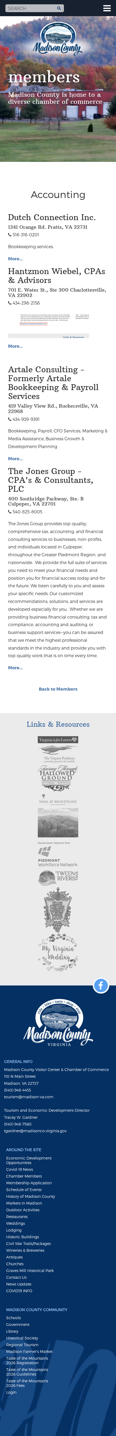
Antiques (14, 1257)
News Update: (19, 1284)
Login (11, 1392)
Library (12, 1331)
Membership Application (29, 1183)
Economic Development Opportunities (29, 1160)
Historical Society (22, 1338)
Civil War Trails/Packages (28, 1243)
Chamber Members (24, 1176)
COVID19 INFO (19, 1290)
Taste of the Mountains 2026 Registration (27, 1360)
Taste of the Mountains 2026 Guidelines (27, 1371)
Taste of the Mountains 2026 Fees (27, 1383)
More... (15, 258)
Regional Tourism (22, 1344)
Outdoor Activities (22, 1210)
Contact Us (16, 1277)
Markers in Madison (24, 1203)
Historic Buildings (22, 1236)
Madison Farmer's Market (29, 1351)
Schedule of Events (24, 1189)
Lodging (14, 1230)
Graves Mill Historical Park (30, 1270)
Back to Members (58, 688)
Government (17, 1324)
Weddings (15, 1223)
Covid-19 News (19, 1169)
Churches (14, 1263)
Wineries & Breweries (25, 1250)
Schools (13, 1317)
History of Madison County (30, 1196)
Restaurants (17, 1216)
